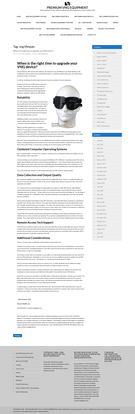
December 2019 (102, 214)
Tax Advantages (101, 95)
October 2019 (101, 221)
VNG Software (101, 118)
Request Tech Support (106, 29)
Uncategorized (101, 103)
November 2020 (102, 171)
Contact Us (91, 35)
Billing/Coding (102, 22)
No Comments (26, 54)
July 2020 (100, 187)
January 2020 (101, 210)
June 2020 (100, 190)
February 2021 (101, 160)
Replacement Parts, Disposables (58, 29)
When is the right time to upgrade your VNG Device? (33, 51)
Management (101, 68)
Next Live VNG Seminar (47, 35)
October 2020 (101, 175)
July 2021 (100, 140)
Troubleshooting (102, 99)
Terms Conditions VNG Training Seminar (27, 388)
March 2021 (100, 156)
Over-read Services (103, 80)
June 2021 (100, 144)
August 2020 (101, 183)
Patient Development (22, 384)
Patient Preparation (103, 87)
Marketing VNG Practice (104, 76)
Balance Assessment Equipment (106, 53)
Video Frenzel (41, 22)
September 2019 (102, 225)
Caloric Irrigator (102, 60)
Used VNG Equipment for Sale (30, 29)
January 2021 (101, 164)
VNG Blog (78, 29)
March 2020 (100, 202)
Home (19, 16)
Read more (18, 335)
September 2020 (102, 179)
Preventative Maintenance (105, 91)
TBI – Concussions (84, 22)
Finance (115, 22)
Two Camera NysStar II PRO (108, 16)
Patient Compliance (102, 83)
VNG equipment (43, 54)
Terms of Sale (20, 369)
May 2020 (100, 194)
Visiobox (99, 110)
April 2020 (100, 198)
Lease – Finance (101, 64)
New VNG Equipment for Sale (36, 16)
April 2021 (100, 152)
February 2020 (101, 206)
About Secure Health (22, 361)
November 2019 (102, 217)
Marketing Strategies (103, 72)
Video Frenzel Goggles (103, 107)
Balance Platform (102, 56)
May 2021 (100, 148)
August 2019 (101, 229)
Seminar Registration (22, 392)
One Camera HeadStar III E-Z (84, 16)
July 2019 (100, 233)
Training (90, 29)
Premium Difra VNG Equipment (25, 357)
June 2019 (100, 237)
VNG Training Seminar (103, 126)
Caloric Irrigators (24, 22)
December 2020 (102, 167)
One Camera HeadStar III (60, 16)
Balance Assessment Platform (62, 22)
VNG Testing (100, 122)
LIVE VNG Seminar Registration (71, 35)
